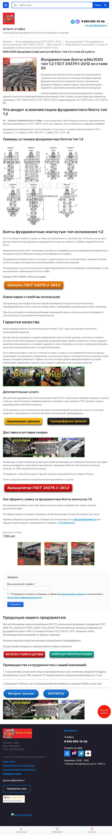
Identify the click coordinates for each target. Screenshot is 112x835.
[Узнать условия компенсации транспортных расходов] (72, 658)
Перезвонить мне (17, 788)
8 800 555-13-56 (93, 21)
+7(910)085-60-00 (66, 523)
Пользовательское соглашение (19, 765)
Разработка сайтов (24, 757)
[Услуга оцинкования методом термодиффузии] (68, 425)
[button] (6, 5)
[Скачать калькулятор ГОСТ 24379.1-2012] (38, 493)
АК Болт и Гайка (14, 29)
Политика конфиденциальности (19, 769)
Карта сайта (9, 761)
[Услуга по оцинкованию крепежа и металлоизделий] (23, 425)
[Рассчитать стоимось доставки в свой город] (24, 658)
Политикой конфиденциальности (24, 597)
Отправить (15, 604)
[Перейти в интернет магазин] (21, 697)
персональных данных (72, 594)
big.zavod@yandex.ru (96, 25)
